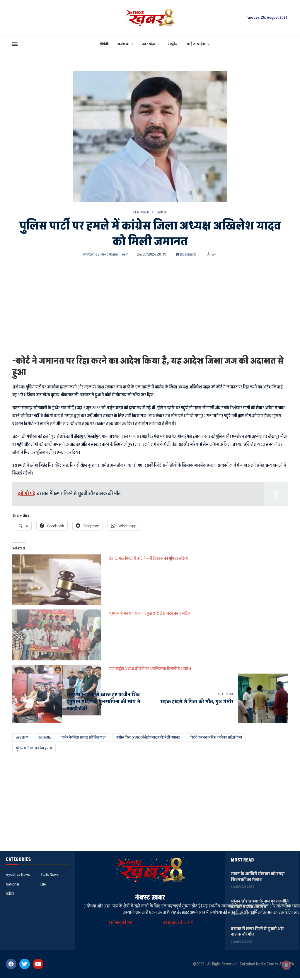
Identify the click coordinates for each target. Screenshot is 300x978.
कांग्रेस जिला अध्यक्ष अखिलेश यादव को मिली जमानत (148, 737)
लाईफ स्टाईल (196, 44)
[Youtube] (38, 964)
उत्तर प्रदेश (148, 44)
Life (43, 884)
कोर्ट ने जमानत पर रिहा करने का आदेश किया (216, 737)
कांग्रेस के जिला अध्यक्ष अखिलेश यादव (83, 737)
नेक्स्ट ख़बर (150, 897)
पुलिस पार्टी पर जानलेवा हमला (34, 748)
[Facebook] (11, 964)
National (12, 884)
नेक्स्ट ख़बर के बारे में (178, 922)
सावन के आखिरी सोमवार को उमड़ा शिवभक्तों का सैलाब (257, 876)
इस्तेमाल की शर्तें (121, 922)
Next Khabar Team (114, 254)
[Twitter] (24, 964)
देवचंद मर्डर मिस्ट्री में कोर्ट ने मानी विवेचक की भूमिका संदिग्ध (148, 558)
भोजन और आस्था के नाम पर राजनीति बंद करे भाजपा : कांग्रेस (260, 904)
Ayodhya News (18, 875)
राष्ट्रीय (173, 44)
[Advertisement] (150, 306)
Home (104, 44)
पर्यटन (10, 894)
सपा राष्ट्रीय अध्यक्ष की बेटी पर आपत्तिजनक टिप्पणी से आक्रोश (150, 669)
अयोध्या (123, 44)
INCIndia (44, 737)
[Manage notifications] (286, 965)
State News (49, 875)
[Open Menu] (15, 44)
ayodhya (22, 737)
